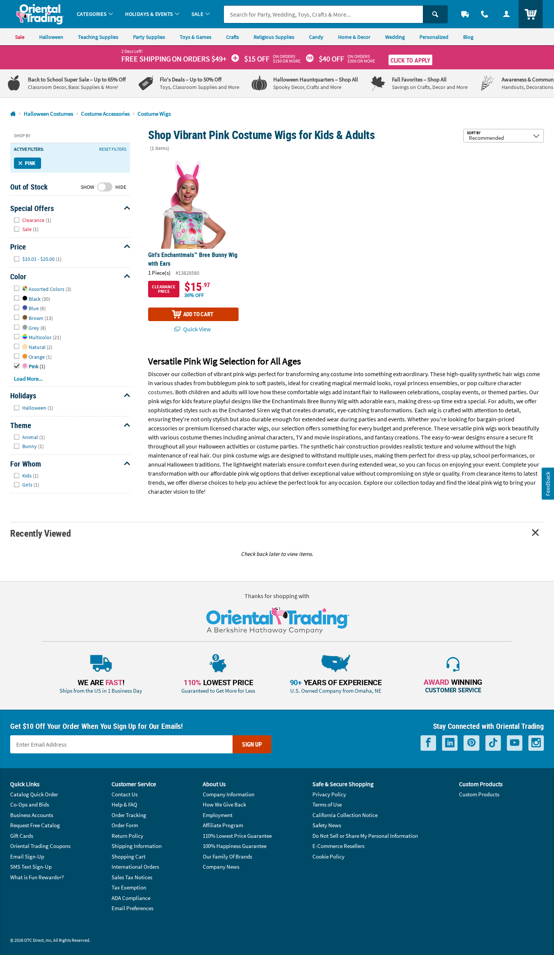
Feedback (547, 483)
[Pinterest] (471, 743)
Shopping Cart (128, 856)
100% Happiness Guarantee (234, 845)
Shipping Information (137, 845)
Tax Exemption (129, 887)
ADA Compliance (131, 897)
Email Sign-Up (27, 856)
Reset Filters (112, 149)
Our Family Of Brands (227, 856)
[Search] (435, 14)
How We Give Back (224, 804)
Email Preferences (132, 908)
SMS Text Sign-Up (31, 866)
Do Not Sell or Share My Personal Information (365, 835)
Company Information (228, 794)
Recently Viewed (40, 533)
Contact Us (125, 794)
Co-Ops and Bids (29, 804)
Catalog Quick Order (34, 794)
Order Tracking (129, 815)
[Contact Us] (484, 14)
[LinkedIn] (450, 743)
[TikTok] (493, 743)
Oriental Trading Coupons (40, 845)
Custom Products (479, 794)
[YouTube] (514, 743)
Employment (218, 815)
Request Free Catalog (35, 825)
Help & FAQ (124, 804)
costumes (160, 392)
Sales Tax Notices (132, 877)
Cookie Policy (328, 856)
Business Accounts (31, 815)
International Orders (135, 866)
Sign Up (252, 744)
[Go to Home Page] (13, 114)
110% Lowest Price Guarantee (237, 835)
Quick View (196, 329)
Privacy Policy (329, 794)
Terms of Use (327, 804)
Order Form (125, 825)
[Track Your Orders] (465, 14)
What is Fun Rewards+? (37, 877)
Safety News (326, 825)
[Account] (506, 14)
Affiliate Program (223, 825)
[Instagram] (536, 743)
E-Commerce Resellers (338, 845)
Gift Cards (21, 835)
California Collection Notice (345, 815)
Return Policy (127, 835)
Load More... (28, 378)
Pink (30, 163)
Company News (221, 866)
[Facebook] (428, 743)
